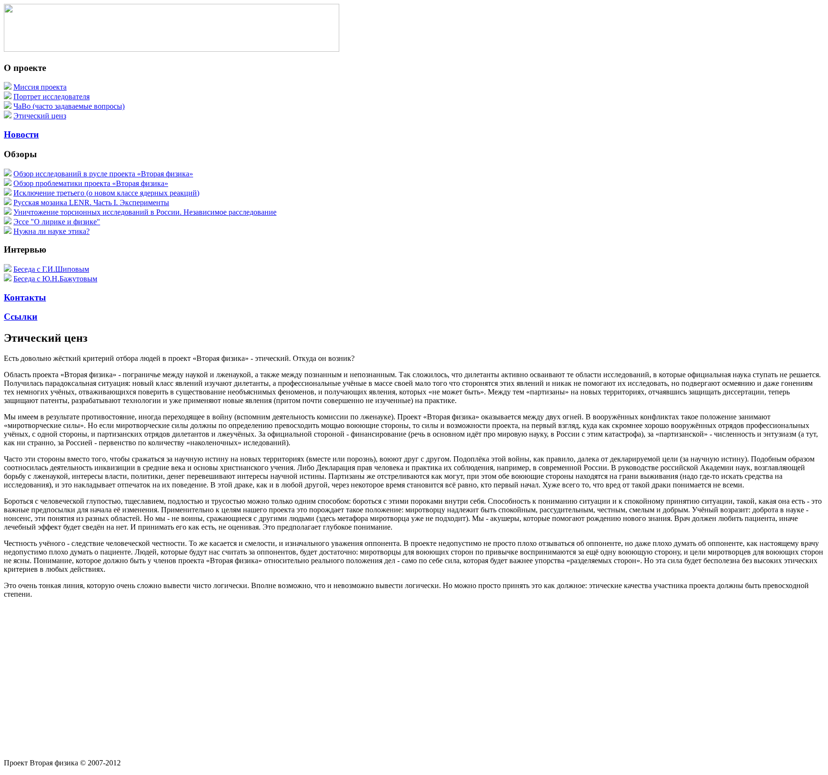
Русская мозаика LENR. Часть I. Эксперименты (91, 202)
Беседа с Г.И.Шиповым (51, 269)
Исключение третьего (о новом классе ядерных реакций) (106, 193)
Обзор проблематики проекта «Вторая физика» (90, 183)
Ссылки (20, 317)
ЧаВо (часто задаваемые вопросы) (69, 106)
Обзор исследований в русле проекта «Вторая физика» (103, 174)
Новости (21, 134)
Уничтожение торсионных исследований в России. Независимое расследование (144, 212)
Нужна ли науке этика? (51, 231)
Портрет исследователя (51, 97)
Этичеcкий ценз (39, 116)
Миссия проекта (40, 87)
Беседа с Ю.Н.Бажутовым (55, 279)
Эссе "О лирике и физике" (56, 222)
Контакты (25, 297)
